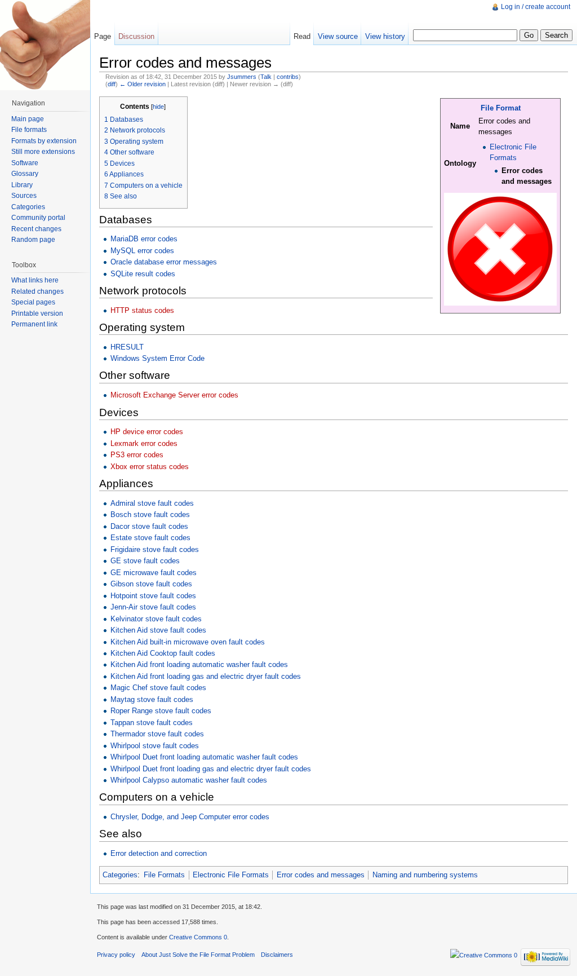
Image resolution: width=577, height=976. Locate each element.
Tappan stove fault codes (151, 722)
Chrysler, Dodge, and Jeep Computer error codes (189, 816)
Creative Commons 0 (198, 937)
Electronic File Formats (231, 875)
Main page (27, 119)
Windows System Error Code (157, 358)
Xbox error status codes (149, 466)
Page (102, 36)
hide (158, 106)
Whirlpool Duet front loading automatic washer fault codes (204, 757)
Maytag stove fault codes (151, 699)
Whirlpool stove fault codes (154, 745)
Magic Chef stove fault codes (158, 687)
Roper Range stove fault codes (160, 710)
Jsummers (241, 76)
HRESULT (127, 347)
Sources (24, 196)
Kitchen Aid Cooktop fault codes (162, 653)
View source (338, 36)
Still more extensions (43, 152)
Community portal (38, 218)
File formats (29, 130)
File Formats (164, 875)
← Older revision (142, 84)
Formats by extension (44, 141)
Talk (266, 76)
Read (302, 36)
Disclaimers (277, 954)
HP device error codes (146, 431)
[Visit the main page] (45, 45)
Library (22, 185)
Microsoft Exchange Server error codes (174, 395)
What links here (35, 280)
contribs (288, 76)
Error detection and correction (158, 853)
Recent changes (36, 229)
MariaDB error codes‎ (143, 239)
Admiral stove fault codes (152, 503)
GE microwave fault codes (153, 572)
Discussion (136, 36)
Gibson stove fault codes (151, 584)
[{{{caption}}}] (500, 248)
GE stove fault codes (145, 561)
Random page (33, 240)
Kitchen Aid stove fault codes (158, 630)
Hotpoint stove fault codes (153, 595)
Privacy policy (116, 954)
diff (112, 84)
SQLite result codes (142, 274)
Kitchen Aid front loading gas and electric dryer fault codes (205, 676)
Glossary (24, 174)
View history (385, 36)
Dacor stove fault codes (149, 526)
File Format (501, 108)
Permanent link (34, 324)
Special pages (33, 302)
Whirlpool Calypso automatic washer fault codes (188, 780)
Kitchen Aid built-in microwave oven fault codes (187, 642)
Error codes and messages (321, 875)
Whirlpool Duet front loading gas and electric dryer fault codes (210, 769)
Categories (120, 875)
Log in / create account (535, 7)
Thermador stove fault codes (157, 734)
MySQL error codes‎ (142, 250)
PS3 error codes (136, 455)
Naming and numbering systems (425, 875)
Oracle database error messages (163, 262)
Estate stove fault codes (150, 537)
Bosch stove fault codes (150, 514)
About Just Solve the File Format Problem (198, 954)
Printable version (37, 313)
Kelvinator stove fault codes (156, 619)
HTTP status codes (142, 310)
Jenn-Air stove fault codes (153, 607)
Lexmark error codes (143, 443)
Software (24, 163)
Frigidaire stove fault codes (154, 549)
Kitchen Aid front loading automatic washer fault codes (199, 664)
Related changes (37, 291)
